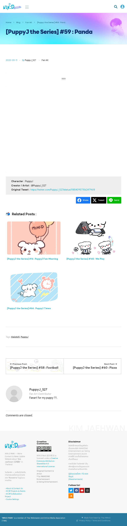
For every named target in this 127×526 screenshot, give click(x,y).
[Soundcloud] (70, 495)
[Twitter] (70, 490)
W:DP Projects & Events (15, 491)
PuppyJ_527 (30, 60)
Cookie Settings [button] (12, 499)
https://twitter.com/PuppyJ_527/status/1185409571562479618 (62, 189)
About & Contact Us (14, 488)
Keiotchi (15, 336)
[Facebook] (76, 490)
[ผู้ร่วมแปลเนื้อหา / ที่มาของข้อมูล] (78, 475)
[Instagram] (87, 490)
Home (8, 22)
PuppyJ (24, 336)
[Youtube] (81, 490)
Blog (18, 22)
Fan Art (28, 22)
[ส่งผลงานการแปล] (75, 479)
